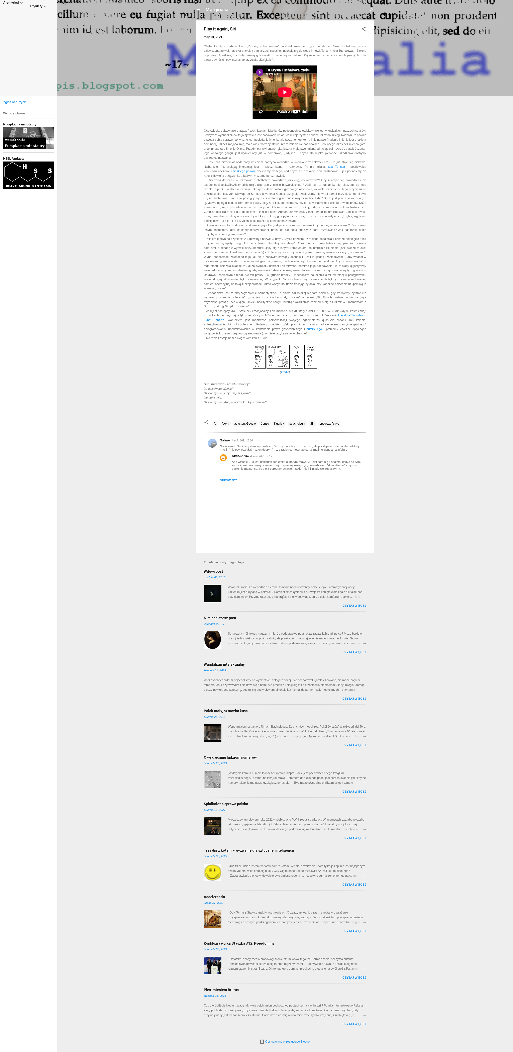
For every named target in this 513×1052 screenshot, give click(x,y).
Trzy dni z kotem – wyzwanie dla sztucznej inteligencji (249, 850)
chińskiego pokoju (243, 171)
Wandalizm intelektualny (224, 664)
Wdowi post (213, 571)
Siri (312, 423)
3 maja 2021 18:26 (242, 440)
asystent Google (245, 423)
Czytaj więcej (354, 605)
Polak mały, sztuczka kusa (226, 711)
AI (215, 423)
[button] (363, 29)
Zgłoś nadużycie (15, 102)
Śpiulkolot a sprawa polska (226, 804)
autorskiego (314, 329)
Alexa (225, 423)
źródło (285, 372)
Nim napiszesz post (220, 618)
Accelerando (214, 897)
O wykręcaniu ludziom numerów (230, 757)
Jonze (265, 423)
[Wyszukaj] (371, 11)
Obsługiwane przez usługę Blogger (287, 1041)
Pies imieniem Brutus (221, 990)
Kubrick (279, 423)
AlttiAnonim (240, 456)
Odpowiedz (228, 480)
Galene (225, 440)
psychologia (297, 423)
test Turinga (336, 166)
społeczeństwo (329, 423)
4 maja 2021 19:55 (261, 456)
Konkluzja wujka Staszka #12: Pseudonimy (239, 943)
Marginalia (216, 9)
